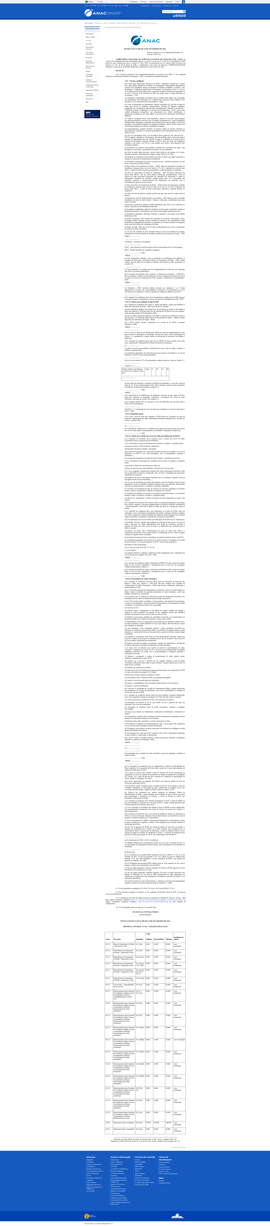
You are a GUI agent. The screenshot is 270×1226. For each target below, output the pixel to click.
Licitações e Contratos (118, 1173)
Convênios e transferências (119, 1169)
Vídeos (137, 1171)
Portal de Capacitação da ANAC (144, 1182)
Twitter (182, 16)
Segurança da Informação (119, 1198)
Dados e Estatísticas (93, 1173)
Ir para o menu (101, 5)
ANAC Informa (139, 1166)
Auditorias (114, 1166)
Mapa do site (167, 6)
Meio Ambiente (91, 1182)
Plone (111, 1223)
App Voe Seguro (140, 1173)
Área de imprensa (164, 1167)
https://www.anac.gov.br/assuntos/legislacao (152, 902)
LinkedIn (179, 16)
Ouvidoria (162, 1165)
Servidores (114, 1176)
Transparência (115, 1193)
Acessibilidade (145, 6)
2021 (138, 23)
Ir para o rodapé (123, 5)
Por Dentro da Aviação (142, 1180)
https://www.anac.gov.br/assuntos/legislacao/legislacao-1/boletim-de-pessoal (156, 900)
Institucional (115, 1160)
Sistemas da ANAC (164, 1183)
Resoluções (132, 23)
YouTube (174, 16)
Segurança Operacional (94, 1164)
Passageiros (90, 1162)
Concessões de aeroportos (95, 1171)
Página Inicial (98, 23)
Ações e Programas (117, 1162)
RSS (185, 16)
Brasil (91, 2)
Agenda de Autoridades (118, 1191)
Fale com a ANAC (164, 1162)
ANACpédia (138, 1169)
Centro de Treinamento (142, 1178)
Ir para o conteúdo (89, 5)
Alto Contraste (156, 6)
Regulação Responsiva (94, 1185)
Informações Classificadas (119, 1178)
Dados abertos (115, 1186)
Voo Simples (90, 1191)
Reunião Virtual (164, 1171)
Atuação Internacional (93, 1169)
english (175, 6)
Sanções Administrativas (118, 1189)
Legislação (113, 23)
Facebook (177, 16)
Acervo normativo (122, 23)
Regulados (90, 1160)
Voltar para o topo (179, 1147)
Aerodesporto (91, 1166)
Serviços (100, 2)
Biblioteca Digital (140, 1162)
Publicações (138, 1164)
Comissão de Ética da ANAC (119, 1200)
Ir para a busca (111, 5)
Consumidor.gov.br (165, 1169)
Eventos (137, 1160)
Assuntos (105, 23)
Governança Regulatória (94, 1178)
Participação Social (116, 1164)
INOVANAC (138, 1176)
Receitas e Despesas (117, 1171)
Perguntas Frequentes (118, 1184)
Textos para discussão (142, 1185)
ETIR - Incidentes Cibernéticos (168, 1174)
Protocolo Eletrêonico (117, 1195)
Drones (89, 1176)
